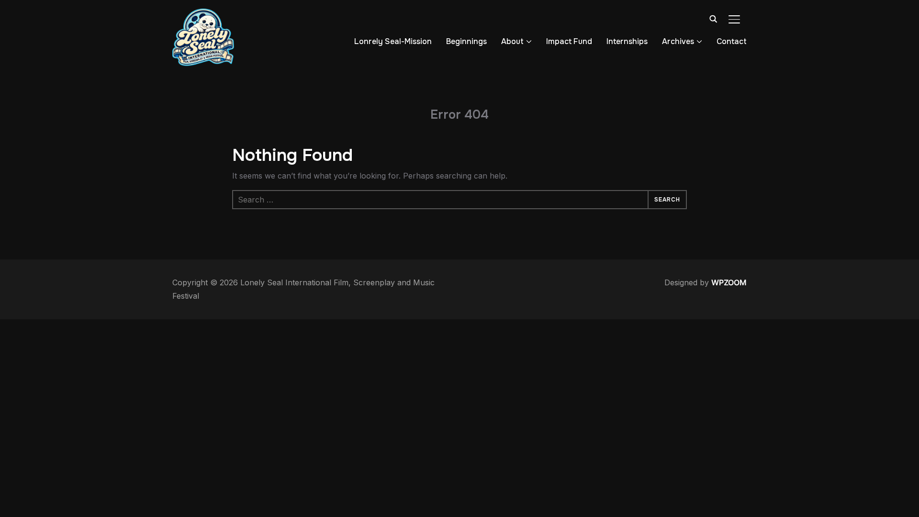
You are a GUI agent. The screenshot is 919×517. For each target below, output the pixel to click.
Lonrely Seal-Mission (393, 41)
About (512, 41)
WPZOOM (729, 282)
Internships (627, 41)
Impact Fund (569, 41)
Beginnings (466, 41)
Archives (678, 41)
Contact (732, 41)
